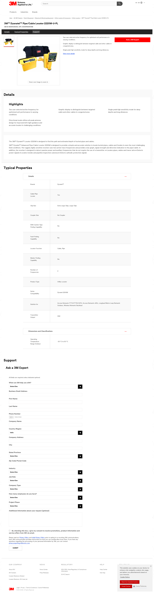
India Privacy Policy (38, 537)
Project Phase (14, 502)
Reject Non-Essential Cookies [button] (130, 582)
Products (13, 12)
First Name (13, 399)
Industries (24, 12)
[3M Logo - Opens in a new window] (21, 4)
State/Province (15, 452)
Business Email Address (18, 391)
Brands (34, 12)
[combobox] (11, 417)
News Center (44, 569)
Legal (18, 587)
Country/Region (15, 429)
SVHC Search (65, 574)
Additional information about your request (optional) (29, 511)
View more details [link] (69, 54)
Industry (12, 468)
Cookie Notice (125, 577)
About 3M (12, 569)
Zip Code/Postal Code (17, 461)
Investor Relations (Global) (16, 576)
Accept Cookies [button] (126, 586)
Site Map (102, 572)
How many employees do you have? (23, 494)
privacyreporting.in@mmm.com (19, 543)
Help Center (103, 569)
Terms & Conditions (31, 587)
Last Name (13, 406)
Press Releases (44, 572)
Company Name (15, 421)
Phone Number (14, 414)
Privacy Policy (24, 537)
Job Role (12, 477)
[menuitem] (7, 31)
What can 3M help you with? (20, 383)
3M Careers (12, 572)
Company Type (15, 485)
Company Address (16, 437)
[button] (140, 586)
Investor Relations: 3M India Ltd (18, 579)
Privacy (23, 587)
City (10, 445)
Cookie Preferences (43, 587)
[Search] (120, 4)
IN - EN (138, 2)
